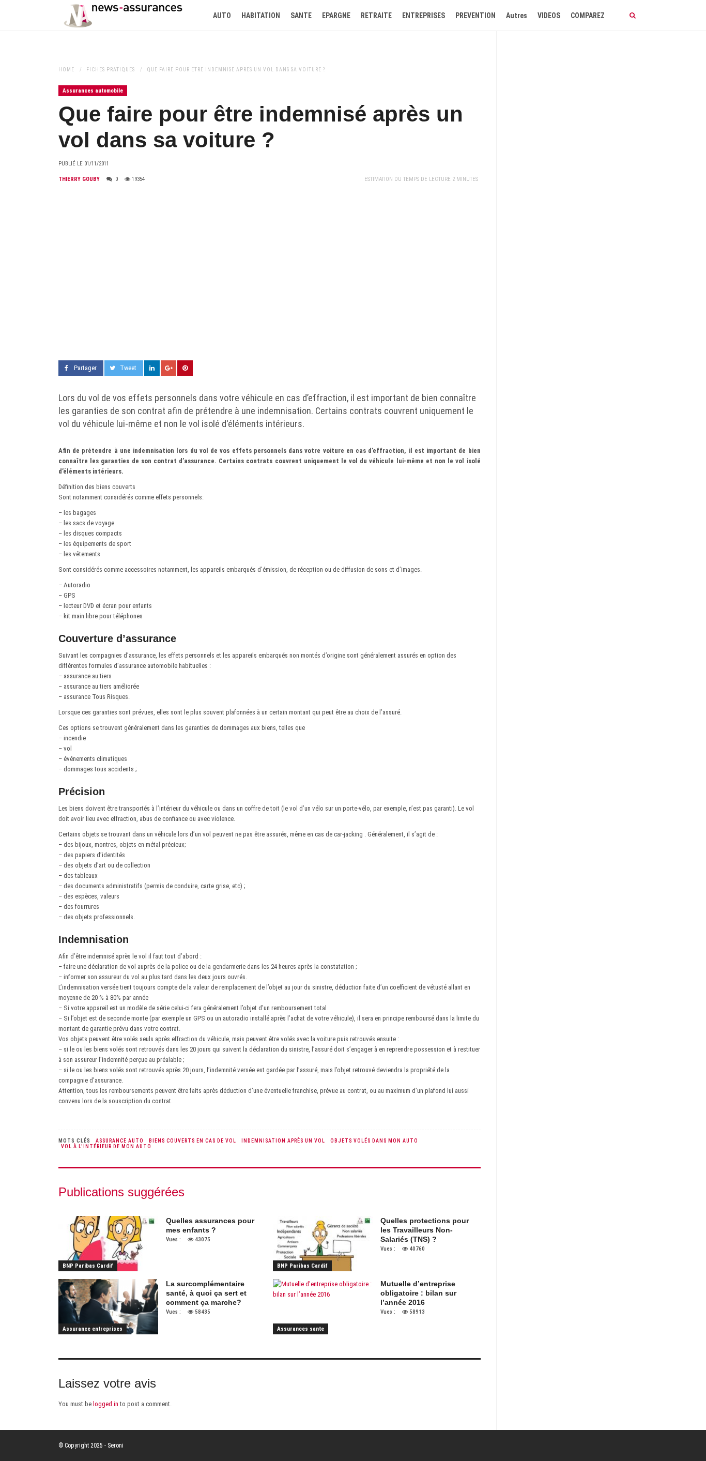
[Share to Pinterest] (185, 368)
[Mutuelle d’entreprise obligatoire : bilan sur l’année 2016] (323, 1307)
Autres (516, 15)
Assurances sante (300, 1329)
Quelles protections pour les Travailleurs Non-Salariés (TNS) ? (424, 1229)
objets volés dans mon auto (374, 1141)
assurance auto (120, 1141)
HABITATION (260, 15)
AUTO (222, 15)
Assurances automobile (93, 90)
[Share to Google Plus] (168, 368)
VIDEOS (549, 15)
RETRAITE (376, 15)
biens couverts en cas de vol (192, 1141)
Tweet (128, 368)
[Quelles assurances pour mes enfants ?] (108, 1244)
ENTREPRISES (423, 15)
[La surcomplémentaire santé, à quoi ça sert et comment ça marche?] (108, 1307)
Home (66, 69)
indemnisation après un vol (283, 1141)
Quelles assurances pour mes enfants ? (210, 1225)
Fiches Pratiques (110, 69)
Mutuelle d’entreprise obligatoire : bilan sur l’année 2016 (418, 1293)
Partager (85, 368)
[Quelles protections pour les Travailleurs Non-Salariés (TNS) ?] (323, 1244)
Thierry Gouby (79, 179)
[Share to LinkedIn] (152, 368)
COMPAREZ (588, 15)
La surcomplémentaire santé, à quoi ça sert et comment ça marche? (206, 1293)
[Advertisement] (269, 272)
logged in (105, 1404)
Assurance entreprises (92, 1329)
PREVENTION (475, 15)
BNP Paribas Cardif (88, 1265)
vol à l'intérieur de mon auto (106, 1146)
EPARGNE (336, 15)
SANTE (301, 15)
